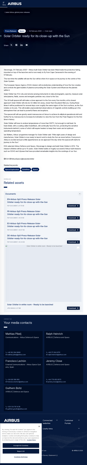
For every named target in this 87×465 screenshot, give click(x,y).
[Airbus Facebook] (16, 45)
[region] (21, 443)
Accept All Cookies (20, 445)
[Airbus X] (11, 45)
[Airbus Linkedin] (21, 45)
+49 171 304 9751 (54, 352)
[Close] (39, 426)
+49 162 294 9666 (13, 352)
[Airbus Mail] (27, 45)
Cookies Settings (21, 457)
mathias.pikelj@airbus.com (16, 354)
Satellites (26, 169)
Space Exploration (12, 169)
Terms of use (41, 450)
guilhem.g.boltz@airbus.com (17, 409)
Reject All (21, 451)
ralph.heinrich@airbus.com (57, 354)
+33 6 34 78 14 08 (13, 407)
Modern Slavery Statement (46, 455)
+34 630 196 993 (13, 379)
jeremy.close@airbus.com (57, 382)
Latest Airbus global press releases (17, 12)
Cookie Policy (31, 440)
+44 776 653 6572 (54, 379)
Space (35, 169)
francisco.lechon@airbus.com (17, 382)
